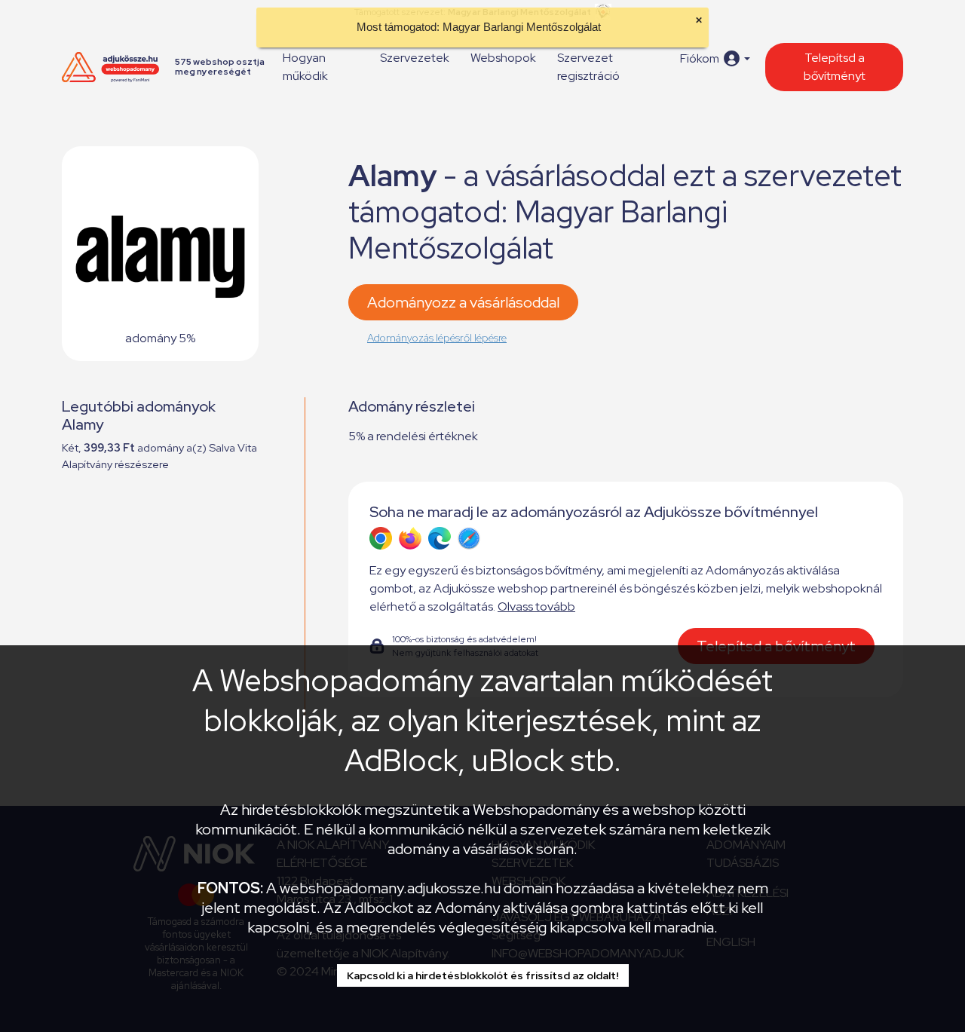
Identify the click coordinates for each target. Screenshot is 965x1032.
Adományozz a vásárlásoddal (463, 302)
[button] (715, 58)
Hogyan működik (305, 67)
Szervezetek (414, 58)
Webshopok (503, 58)
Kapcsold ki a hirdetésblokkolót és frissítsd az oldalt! (483, 975)
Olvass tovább (536, 606)
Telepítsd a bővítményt (834, 67)
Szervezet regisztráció (588, 67)
